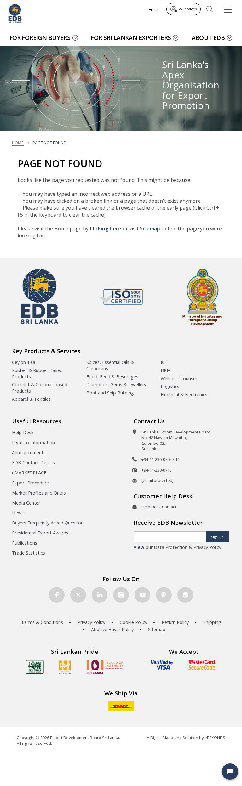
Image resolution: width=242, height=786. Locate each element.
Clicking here (105, 228)
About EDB (208, 37)
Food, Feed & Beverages (112, 377)
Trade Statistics (28, 553)
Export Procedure (30, 483)
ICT (164, 362)
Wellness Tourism (179, 379)
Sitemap (150, 228)
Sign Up (217, 537)
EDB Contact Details (33, 463)
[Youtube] (142, 595)
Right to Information (33, 442)
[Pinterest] (164, 595)
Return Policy (175, 622)
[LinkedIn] (99, 595)
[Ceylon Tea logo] (35, 667)
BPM (166, 370)
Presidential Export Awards (40, 533)
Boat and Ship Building (110, 393)
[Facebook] (57, 595)
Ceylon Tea (23, 362)
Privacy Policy (91, 622)
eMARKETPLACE (29, 473)
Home (18, 142)
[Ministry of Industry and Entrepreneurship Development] (202, 297)
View (139, 547)
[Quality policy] (121, 296)
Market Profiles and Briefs (39, 493)
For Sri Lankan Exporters (131, 37)
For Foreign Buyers (40, 37)
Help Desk (22, 432)
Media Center (26, 503)
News (18, 513)
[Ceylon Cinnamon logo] (65, 667)
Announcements (29, 452)
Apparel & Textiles (31, 399)
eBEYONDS (215, 737)
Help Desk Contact (158, 507)
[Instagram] (121, 595)
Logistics (170, 386)
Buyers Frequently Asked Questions (49, 523)
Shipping (212, 622)
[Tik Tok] (185, 595)
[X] (78, 595)
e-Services (188, 9)
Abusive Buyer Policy (112, 629)
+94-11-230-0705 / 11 (160, 459)
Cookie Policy (133, 622)
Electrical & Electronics (184, 395)
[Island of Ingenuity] (105, 667)
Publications (24, 543)
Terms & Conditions (42, 622)
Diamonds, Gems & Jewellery (116, 384)
